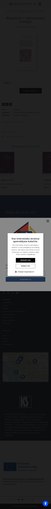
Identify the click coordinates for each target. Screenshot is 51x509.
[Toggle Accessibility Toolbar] (45, 503)
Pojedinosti (31, 254)
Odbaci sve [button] (25, 266)
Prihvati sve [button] (25, 260)
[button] (25, 272)
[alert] (25, 254)
